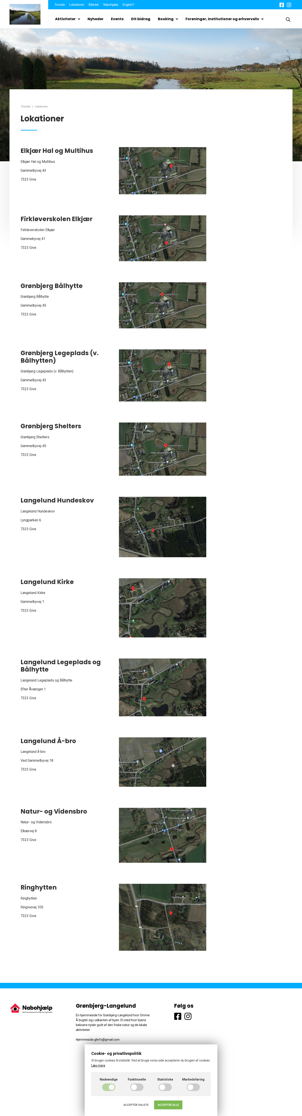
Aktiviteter (65, 18)
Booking (166, 18)
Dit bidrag (140, 18)
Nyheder (95, 18)
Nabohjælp (110, 4)
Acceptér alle (168, 1104)
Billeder (94, 4)
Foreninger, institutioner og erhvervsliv (222, 18)
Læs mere (98, 1065)
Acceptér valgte (136, 1104)
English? (128, 4)
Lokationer (76, 4)
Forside (60, 4)
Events (117, 18)
